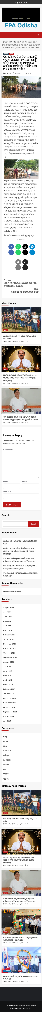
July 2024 (7, 721)
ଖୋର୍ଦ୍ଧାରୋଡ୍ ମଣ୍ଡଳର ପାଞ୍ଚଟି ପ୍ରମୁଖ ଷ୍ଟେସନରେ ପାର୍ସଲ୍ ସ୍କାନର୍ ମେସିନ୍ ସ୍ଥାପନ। (20, 567)
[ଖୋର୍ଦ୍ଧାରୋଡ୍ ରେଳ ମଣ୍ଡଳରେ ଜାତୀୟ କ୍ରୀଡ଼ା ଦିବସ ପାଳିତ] (21, 320)
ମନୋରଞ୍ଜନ (7, 760)
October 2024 (9, 707)
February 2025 (9, 689)
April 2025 (7, 680)
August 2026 (8, 608)
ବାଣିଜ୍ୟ (6, 755)
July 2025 (7, 666)
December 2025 (9, 644)
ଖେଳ (5, 746)
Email (25, 481)
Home (4, 42)
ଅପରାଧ (6, 741)
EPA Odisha (21, 25)
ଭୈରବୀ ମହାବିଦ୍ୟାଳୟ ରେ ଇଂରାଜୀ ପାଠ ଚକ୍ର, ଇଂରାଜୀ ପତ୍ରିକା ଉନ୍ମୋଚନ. (20, 283)
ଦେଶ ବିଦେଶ (7, 751)
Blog (5, 737)
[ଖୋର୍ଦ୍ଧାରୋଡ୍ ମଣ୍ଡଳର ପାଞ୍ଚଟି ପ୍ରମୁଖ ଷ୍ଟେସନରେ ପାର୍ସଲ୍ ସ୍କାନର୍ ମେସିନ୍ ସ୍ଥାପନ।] (21, 922)
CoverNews (15, 1008)
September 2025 (10, 657)
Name (6, 481)
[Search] (38, 35)
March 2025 (8, 685)
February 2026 (9, 635)
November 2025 (9, 648)
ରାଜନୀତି (6, 54)
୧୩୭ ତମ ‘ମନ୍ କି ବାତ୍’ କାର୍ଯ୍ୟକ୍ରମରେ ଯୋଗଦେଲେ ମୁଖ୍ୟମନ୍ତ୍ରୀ (20, 574)
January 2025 (8, 694)
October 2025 (9, 653)
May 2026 (7, 621)
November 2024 (9, 703)
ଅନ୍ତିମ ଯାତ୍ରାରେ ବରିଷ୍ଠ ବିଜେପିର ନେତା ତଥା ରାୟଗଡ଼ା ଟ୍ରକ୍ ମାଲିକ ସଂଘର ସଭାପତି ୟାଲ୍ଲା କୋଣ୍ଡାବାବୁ (20, 377)
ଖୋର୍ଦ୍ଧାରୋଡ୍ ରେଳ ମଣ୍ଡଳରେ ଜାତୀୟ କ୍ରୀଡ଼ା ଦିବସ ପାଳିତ (20, 542)
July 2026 (7, 612)
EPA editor (8, 73)
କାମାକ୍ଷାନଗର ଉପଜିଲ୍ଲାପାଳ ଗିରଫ (24, 290)
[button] (4, 35)
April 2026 (7, 626)
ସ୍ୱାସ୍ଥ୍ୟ (6, 778)
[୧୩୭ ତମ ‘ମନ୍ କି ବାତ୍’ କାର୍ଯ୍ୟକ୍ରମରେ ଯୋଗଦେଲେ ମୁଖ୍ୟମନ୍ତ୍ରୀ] (21, 960)
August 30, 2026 (19, 341)
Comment (8, 449)
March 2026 (8, 630)
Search (5, 515)
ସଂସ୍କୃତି (6, 774)
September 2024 (10, 712)
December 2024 (9, 698)
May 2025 (7, 675)
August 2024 (8, 716)
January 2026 (8, 639)
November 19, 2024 (21, 73)
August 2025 (8, 662)
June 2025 (7, 671)
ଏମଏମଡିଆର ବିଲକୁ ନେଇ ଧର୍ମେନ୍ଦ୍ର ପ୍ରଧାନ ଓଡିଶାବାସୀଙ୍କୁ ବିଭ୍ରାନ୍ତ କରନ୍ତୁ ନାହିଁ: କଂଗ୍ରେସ (19, 559)
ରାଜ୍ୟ (11, 54)
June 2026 (7, 617)
